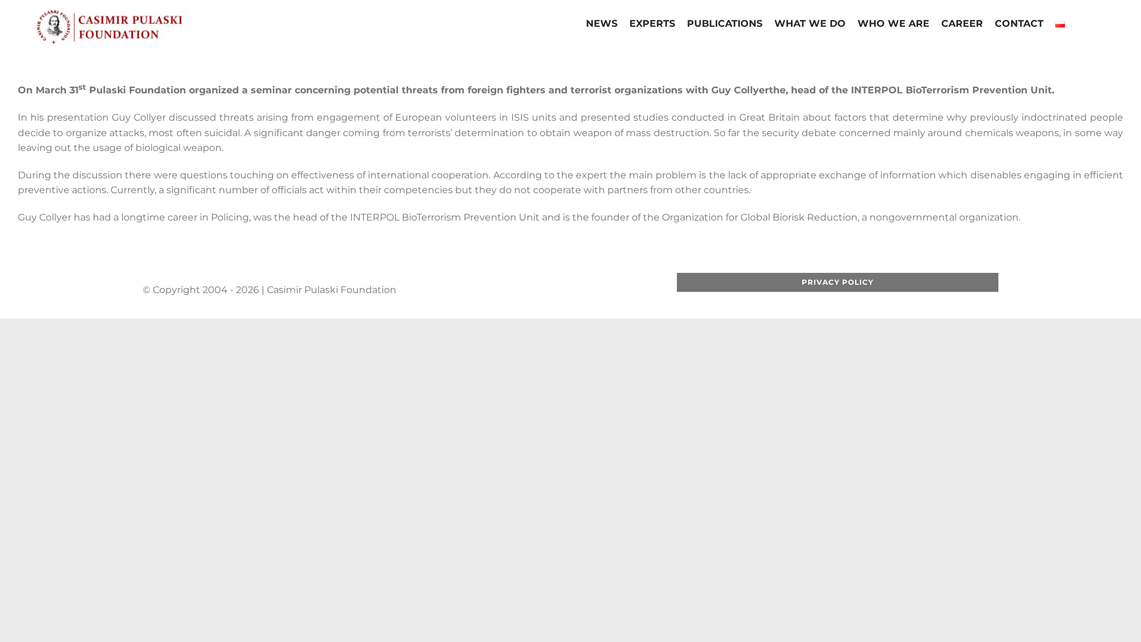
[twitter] (521, 289)
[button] (1080, 25)
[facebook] (502, 289)
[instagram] (559, 289)
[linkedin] (578, 289)
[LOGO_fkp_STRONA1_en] (143, 13)
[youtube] (540, 289)
